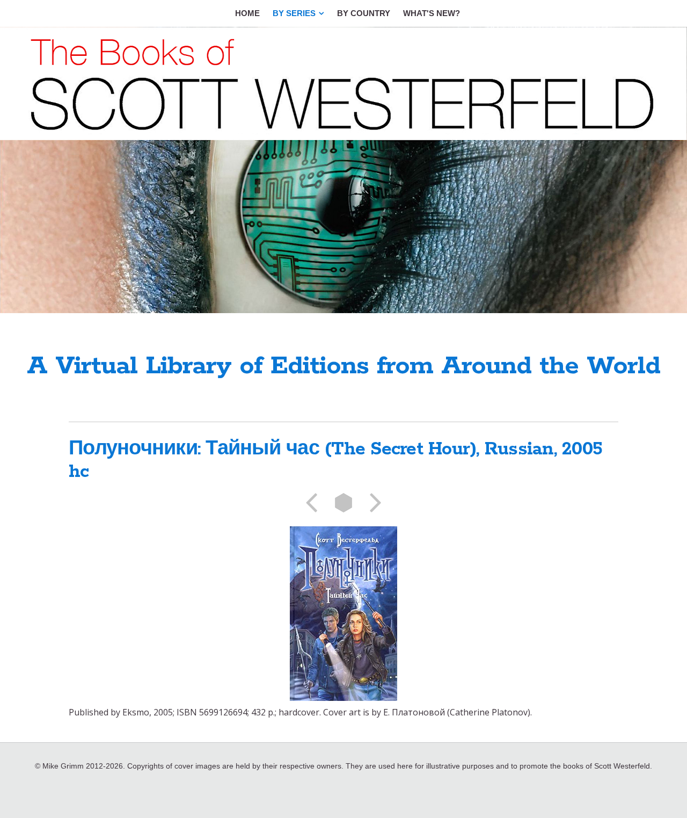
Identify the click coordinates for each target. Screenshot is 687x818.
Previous (315, 502)
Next (372, 502)
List (343, 502)
